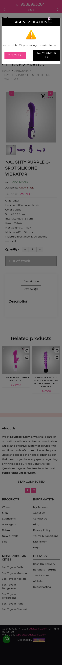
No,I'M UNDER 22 (46, 55)
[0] (50, 21)
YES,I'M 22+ (15, 55)
